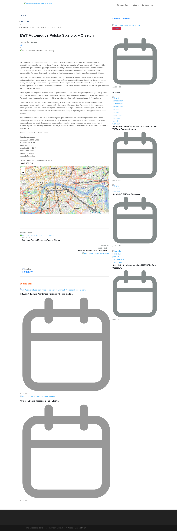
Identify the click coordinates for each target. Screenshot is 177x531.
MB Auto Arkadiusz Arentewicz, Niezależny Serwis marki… (46, 294)
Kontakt (145, 5)
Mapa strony (80, 528)
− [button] (23, 172)
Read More (116, 92)
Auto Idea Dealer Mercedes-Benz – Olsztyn (39, 401)
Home (23, 16)
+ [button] (23, 168)
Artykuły (116, 29)
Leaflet (87, 213)
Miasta (136, 5)
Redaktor (27, 271)
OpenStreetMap (96, 213)
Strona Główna (123, 5)
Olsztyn (25, 22)
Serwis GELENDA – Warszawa (126, 194)
